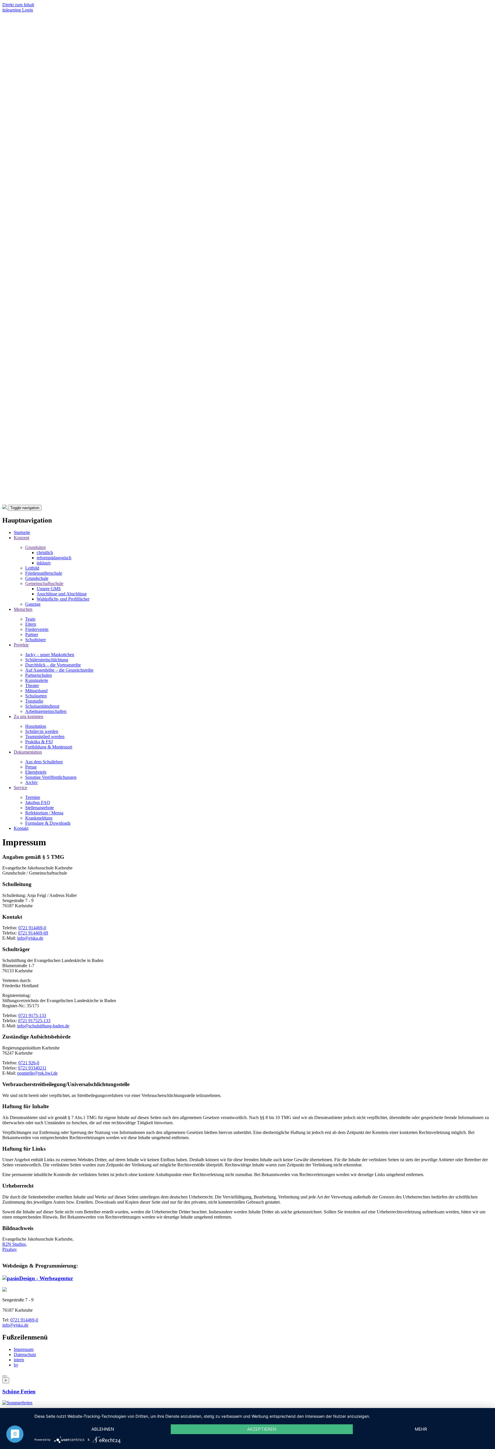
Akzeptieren (261, 1429)
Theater (32, 685)
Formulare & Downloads (47, 823)
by (16, 1364)
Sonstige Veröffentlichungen (50, 777)
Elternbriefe (35, 772)
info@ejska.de (30, 938)
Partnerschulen (38, 675)
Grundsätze (35, 547)
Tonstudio (34, 701)
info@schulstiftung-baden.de (43, 1025)
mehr (421, 1429)
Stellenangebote (39, 807)
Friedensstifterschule (43, 573)
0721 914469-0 (32, 927)
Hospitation (35, 726)
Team (30, 619)
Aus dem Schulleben (44, 761)
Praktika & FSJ (39, 741)
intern (19, 1359)
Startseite (22, 532)
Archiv (31, 782)
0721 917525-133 (34, 1020)
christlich (45, 552)
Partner (31, 634)
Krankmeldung (38, 818)
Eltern (30, 624)
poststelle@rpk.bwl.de (37, 1073)
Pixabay (9, 1249)
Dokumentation (28, 752)
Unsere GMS (49, 588)
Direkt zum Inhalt (18, 4)
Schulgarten (36, 695)
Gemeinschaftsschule (44, 583)
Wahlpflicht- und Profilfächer (63, 599)
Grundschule (36, 578)
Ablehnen (102, 1429)
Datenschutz (25, 1354)
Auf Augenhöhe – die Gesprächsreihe (59, 670)
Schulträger (35, 639)
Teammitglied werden (44, 736)
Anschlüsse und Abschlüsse (62, 593)
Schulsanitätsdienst (42, 706)
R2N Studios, (14, 1244)
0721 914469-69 (33, 932)
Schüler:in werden (41, 731)
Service (20, 787)
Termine (32, 797)
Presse (31, 766)
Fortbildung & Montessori (48, 746)
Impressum (24, 1349)
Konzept (21, 537)
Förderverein (36, 629)
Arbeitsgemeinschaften (45, 711)
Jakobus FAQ (37, 802)
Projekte (21, 644)
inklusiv (44, 562)
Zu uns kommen (28, 716)
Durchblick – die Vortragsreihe (53, 664)
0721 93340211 (32, 1067)
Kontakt (21, 828)
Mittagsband (36, 690)
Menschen (23, 609)
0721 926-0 (28, 1062)
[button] (17, 1402)
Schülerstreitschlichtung (46, 659)
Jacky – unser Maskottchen (49, 654)
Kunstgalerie (36, 680)
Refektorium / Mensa (44, 812)
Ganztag (32, 604)
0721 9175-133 (32, 1015)
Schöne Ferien (19, 1392)
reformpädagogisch (54, 557)
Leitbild (32, 568)
